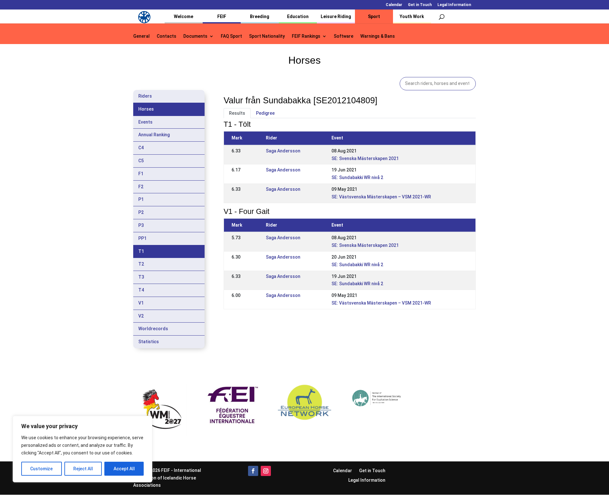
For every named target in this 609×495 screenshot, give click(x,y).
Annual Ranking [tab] (154, 134)
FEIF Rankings (306, 36)
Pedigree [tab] (265, 113)
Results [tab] (237, 113)
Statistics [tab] (148, 341)
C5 (141, 160)
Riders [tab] (145, 96)
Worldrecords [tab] (153, 328)
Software (343, 36)
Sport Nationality (267, 36)
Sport (374, 16)
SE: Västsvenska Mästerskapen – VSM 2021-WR (381, 196)
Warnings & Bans (377, 36)
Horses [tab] (146, 109)
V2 (141, 315)
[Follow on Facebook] (253, 471)
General (141, 36)
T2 (141, 264)
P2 (141, 212)
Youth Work (412, 16)
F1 (140, 173)
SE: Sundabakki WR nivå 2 (357, 177)
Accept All (124, 468)
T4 (141, 289)
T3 (141, 277)
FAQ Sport (231, 36)
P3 (141, 225)
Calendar (394, 5)
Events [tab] (145, 122)
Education (298, 16)
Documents (195, 36)
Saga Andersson (283, 150)
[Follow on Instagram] (266, 471)
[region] (82, 449)
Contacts (166, 36)
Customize (41, 468)
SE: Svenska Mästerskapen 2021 (365, 158)
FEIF (221, 16)
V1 (141, 302)
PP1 (142, 238)
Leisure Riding (336, 16)
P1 (141, 199)
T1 (141, 251)
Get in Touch (420, 5)
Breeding (259, 16)
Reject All (83, 468)
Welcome (183, 16)
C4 (141, 147)
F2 (140, 186)
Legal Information (454, 5)
